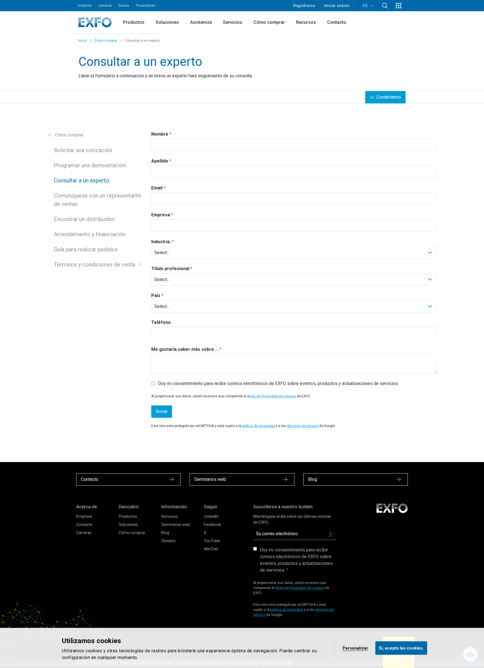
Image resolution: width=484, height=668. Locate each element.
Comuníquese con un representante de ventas (97, 199)
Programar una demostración (90, 165)
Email (156, 188)
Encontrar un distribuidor (84, 219)
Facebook (212, 524)
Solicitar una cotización (83, 150)
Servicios (232, 22)
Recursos (306, 22)
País (155, 295)
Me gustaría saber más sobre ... (184, 349)
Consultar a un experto (81, 180)
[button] (385, 5)
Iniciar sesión (336, 5)
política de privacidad (258, 426)
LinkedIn (211, 516)
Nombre (159, 134)
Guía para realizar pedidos (86, 249)
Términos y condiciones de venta (94, 264)
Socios (123, 6)
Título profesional (170, 268)
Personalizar (355, 647)
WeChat (211, 549)
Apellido (159, 161)
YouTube (212, 541)
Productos (134, 22)
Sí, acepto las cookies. (401, 647)
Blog (165, 532)
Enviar (161, 411)
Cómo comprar (269, 22)
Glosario (168, 541)
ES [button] (365, 5)
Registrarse (304, 5)
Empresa (85, 6)
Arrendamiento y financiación (89, 234)
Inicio (82, 41)
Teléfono (161, 322)
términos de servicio (302, 426)
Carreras (105, 6)
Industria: (161, 241)
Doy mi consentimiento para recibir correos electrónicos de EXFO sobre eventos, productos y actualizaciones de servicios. (296, 560)
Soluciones (167, 22)
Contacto (336, 22)
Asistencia (201, 22)
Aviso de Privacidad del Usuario (271, 396)
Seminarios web (175, 524)
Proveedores (145, 6)
